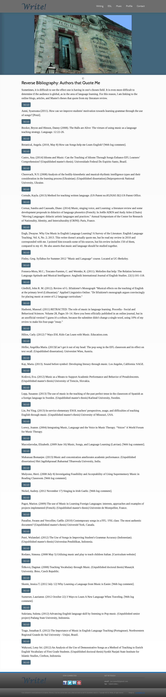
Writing (99, 6)
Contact (141, 6)
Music (119, 6)
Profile (129, 6)
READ (26, 105)
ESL (110, 6)
